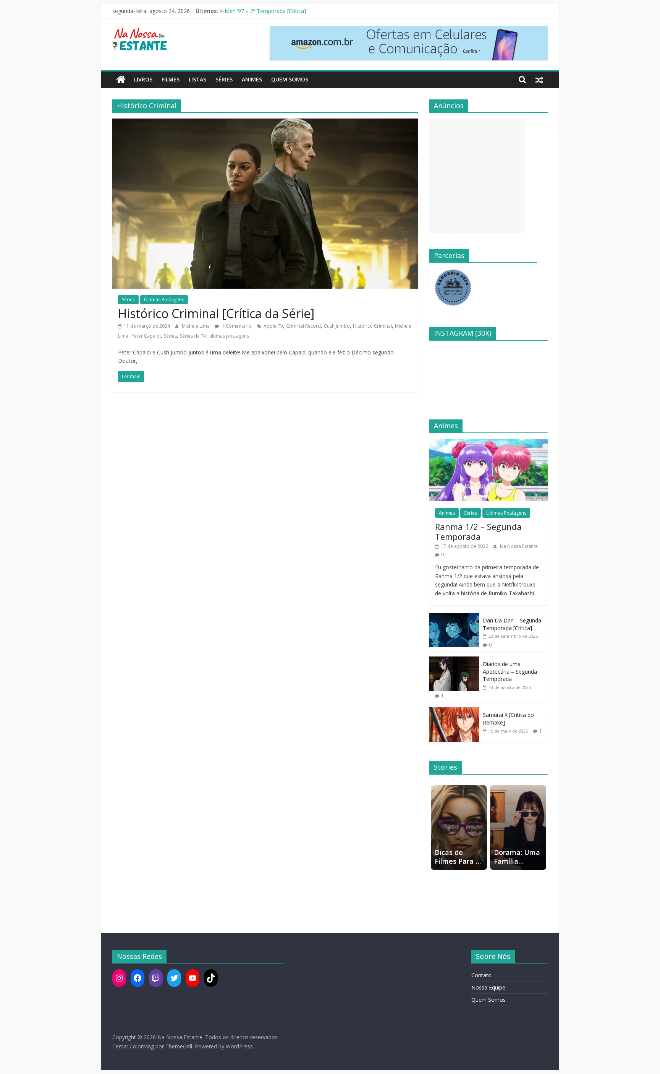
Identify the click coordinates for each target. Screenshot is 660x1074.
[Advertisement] (477, 176)
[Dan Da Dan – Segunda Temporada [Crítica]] (454, 617)
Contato (481, 975)
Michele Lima (196, 326)
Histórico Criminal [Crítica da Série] (216, 313)
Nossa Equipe (488, 987)
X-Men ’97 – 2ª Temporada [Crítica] (263, 11)
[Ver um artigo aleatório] (539, 79)
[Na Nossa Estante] (120, 79)
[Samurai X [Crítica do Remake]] (454, 711)
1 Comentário (236, 326)
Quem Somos (289, 79)
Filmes (171, 79)
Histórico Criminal (372, 326)
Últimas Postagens (164, 299)
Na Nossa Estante (519, 546)
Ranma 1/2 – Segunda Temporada (478, 531)
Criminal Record (303, 326)
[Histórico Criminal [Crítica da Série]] (265, 123)
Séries (224, 79)
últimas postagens (229, 336)
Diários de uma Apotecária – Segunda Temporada (510, 671)
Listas (197, 79)
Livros (143, 79)
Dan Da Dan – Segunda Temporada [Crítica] (512, 624)
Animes (252, 79)
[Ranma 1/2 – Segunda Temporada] (488, 443)
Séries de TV (193, 336)
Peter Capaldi (146, 336)
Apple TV (273, 326)
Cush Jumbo (337, 326)
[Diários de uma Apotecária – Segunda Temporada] (454, 660)
